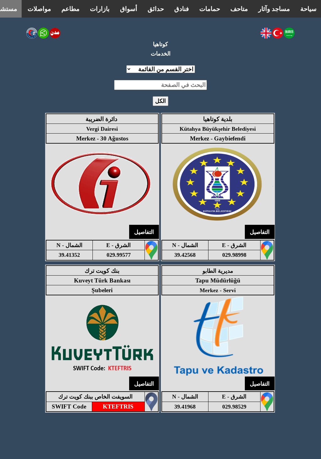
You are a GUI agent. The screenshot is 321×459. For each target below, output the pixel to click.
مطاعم (70, 8)
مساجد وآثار (274, 8)
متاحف (239, 8)
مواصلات (39, 8)
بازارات (100, 8)
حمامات (209, 8)
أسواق (128, 8)
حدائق (156, 8)
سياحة (308, 8)
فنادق (181, 8)
